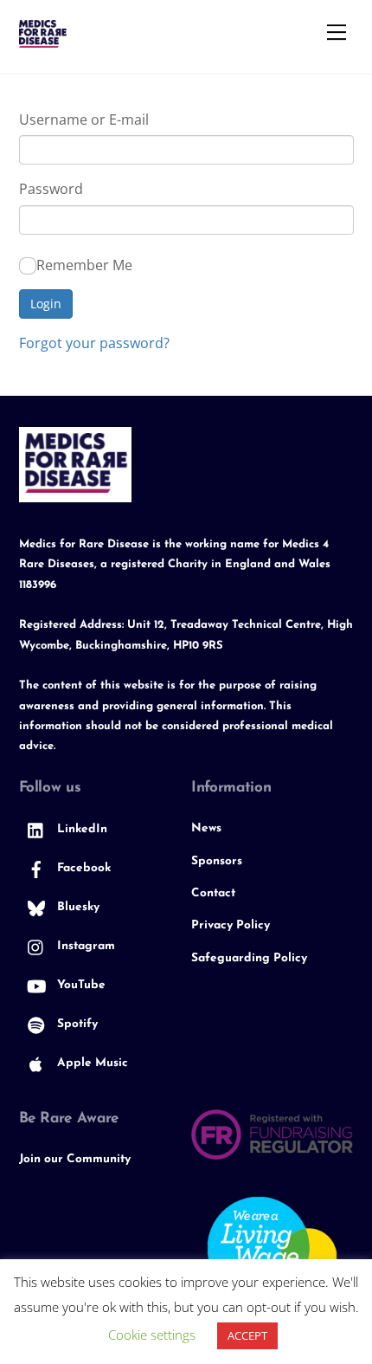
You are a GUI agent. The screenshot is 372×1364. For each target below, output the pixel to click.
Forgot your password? (94, 342)
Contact (213, 893)
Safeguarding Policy (249, 958)
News (206, 828)
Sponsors (216, 861)
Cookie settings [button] (152, 1334)
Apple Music (91, 1063)
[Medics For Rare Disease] (43, 40)
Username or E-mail (84, 119)
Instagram (84, 946)
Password (51, 188)
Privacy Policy (230, 925)
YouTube (80, 985)
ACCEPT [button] (247, 1335)
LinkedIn (80, 829)
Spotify (76, 1024)
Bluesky (76, 907)
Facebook (82, 868)
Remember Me (84, 265)
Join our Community (75, 1159)
